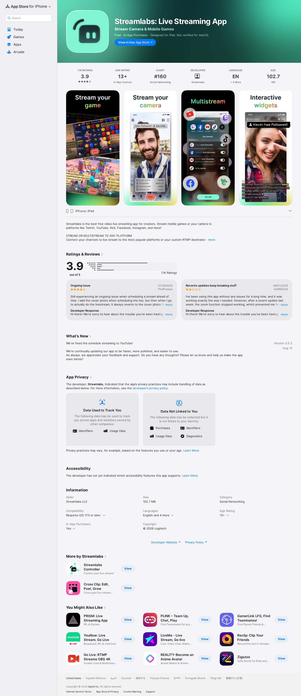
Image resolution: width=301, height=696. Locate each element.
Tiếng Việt (215, 678)
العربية (113, 678)
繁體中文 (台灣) (234, 678)
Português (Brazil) (195, 678)
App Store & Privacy (107, 691)
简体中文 (140, 678)
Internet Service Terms (78, 691)
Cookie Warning (132, 691)
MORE (169, 304)
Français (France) (159, 678)
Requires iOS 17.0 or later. (83, 515)
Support (150, 691)
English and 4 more (156, 515)
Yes (68, 528)
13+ (222, 515)
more (211, 239)
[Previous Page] (62, 148)
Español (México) (96, 678)
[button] (28, 29)
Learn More (191, 450)
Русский (126, 678)
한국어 (177, 678)
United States (73, 678)
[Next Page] (297, 148)
